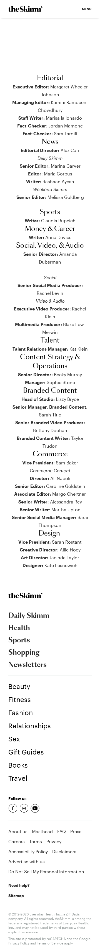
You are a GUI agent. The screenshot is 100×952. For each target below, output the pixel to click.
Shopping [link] (23, 652)
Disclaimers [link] (64, 851)
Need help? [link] (18, 885)
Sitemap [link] (16, 895)
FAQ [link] (61, 831)
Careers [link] (16, 841)
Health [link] (19, 628)
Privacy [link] (53, 841)
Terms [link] (35, 841)
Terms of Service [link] (50, 943)
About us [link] (18, 831)
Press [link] (75, 831)
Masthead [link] (42, 831)
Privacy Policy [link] (18, 943)
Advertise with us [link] (26, 861)
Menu (87, 9)
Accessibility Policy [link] (28, 851)
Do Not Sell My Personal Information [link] (46, 871)
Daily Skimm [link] (28, 616)
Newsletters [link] (27, 665)
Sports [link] (19, 640)
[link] (25, 9)
